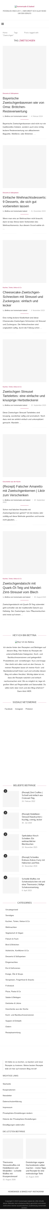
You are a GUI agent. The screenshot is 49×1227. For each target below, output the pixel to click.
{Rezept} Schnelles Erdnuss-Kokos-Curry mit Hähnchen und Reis (33, 860)
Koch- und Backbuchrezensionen (19, 1015)
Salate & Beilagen (13, 997)
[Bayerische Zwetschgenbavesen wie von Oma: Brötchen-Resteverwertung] (24, 67)
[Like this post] (18, 139)
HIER (29, 691)
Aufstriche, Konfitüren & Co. (17, 950)
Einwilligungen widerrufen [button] (14, 1125)
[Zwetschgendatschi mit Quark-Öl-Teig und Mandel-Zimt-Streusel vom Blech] (24, 552)
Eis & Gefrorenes (12, 968)
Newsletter (7, 1095)
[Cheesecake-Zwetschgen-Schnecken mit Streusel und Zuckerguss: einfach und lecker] (24, 261)
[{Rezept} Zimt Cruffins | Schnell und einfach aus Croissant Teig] (11, 799)
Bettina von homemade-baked (16, 116)
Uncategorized (11, 910)
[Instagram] (24, 1196)
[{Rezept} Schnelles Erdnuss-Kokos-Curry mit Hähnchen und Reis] (11, 864)
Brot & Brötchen (12, 945)
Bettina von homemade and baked (17, 500)
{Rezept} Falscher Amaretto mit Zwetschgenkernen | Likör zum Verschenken (24, 491)
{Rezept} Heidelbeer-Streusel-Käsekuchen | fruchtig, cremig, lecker (32, 817)
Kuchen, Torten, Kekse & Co (17, 921)
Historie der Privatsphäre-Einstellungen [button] (19, 1119)
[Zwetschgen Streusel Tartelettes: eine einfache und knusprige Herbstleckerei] (24, 360)
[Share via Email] (30, 139)
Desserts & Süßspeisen (15, 956)
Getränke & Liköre (13, 1003)
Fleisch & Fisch (12, 939)
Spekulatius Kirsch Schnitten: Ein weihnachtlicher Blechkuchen (30, 839)
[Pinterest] (28, 1196)
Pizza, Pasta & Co (13, 991)
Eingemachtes (11, 962)
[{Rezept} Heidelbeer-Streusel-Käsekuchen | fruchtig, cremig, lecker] (11, 821)
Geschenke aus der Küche (16, 1009)
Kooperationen (9, 1090)
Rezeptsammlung (13, 1032)
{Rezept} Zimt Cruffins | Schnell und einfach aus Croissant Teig (32, 795)
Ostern (8, 1026)
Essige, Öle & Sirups (14, 974)
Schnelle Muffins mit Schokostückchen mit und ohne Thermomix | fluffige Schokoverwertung (33, 883)
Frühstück (9, 986)
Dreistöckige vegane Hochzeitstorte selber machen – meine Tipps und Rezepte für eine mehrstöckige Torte (36, 1168)
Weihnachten (11, 927)
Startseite (7, 1084)
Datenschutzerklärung (24, 774)
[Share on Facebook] (22, 139)
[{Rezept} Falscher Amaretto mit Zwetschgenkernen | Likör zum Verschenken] (24, 455)
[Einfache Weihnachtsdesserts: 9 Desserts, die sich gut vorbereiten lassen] (24, 166)
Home (5, 33)
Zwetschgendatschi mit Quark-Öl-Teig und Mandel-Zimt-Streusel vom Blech (22, 588)
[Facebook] (21, 1196)
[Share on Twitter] (25, 139)
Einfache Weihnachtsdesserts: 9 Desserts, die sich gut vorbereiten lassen (24, 202)
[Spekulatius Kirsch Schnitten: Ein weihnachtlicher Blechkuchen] (11, 842)
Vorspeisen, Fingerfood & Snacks (19, 980)
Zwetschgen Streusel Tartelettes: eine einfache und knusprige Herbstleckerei (24, 396)
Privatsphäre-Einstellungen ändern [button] (18, 1113)
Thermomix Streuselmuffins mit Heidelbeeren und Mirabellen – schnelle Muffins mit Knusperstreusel (12, 1169)
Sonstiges (9, 915)
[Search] (46, 24)
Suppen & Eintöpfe (13, 1021)
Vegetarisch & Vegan (14, 933)
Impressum (7, 1107)
